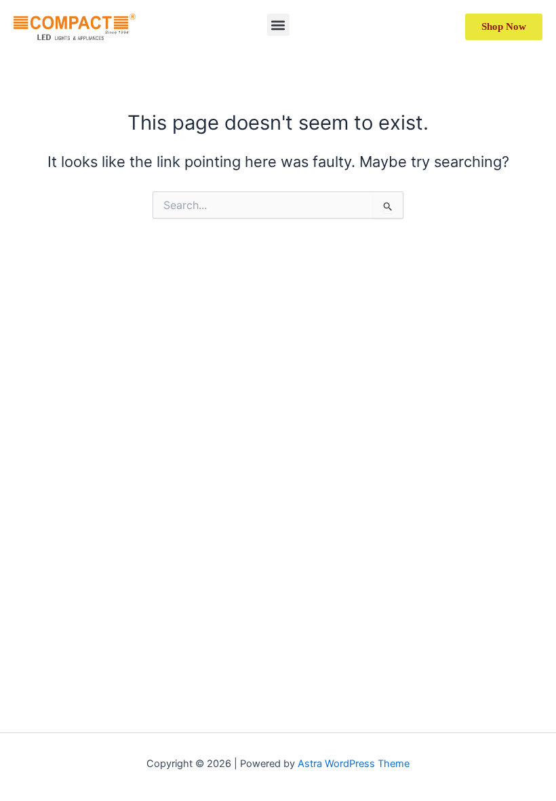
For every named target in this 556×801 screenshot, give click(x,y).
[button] (278, 25)
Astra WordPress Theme (354, 764)
